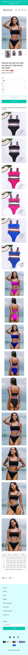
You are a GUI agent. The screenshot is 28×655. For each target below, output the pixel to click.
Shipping (3, 72)
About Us (5, 591)
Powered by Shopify (17, 650)
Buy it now (14, 101)
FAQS (4, 595)
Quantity (3, 89)
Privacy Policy (6, 607)
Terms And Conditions (7, 611)
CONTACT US (6, 614)
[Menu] (25, 10)
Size (2, 83)
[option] (8, 54)
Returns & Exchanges (7, 603)
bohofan (12, 650)
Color (3, 77)
